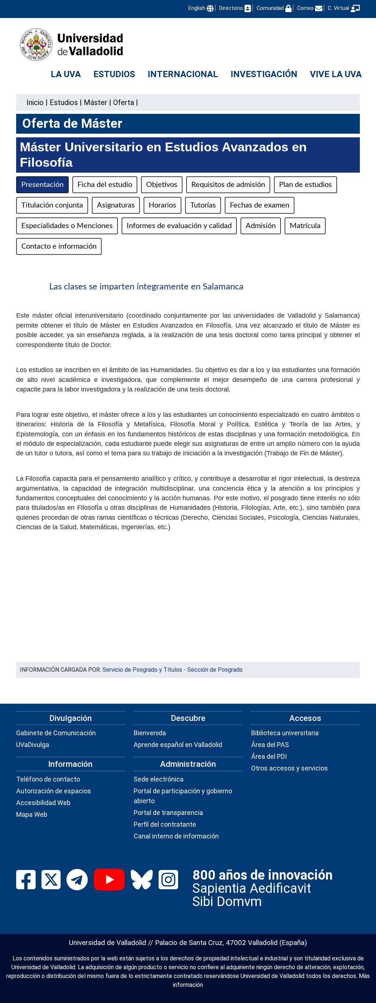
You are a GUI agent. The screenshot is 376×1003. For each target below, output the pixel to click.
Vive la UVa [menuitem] (336, 74)
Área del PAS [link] (270, 744)
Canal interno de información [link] (176, 836)
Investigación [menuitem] (264, 74)
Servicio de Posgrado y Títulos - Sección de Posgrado (172, 669)
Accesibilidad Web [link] (43, 803)
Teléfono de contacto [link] (48, 779)
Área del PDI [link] (269, 756)
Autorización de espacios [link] (53, 791)
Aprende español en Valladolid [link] (178, 744)
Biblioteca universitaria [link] (285, 733)
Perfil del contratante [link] (165, 824)
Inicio (35, 102)
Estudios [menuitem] (114, 74)
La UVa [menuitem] (66, 74)
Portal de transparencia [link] (168, 812)
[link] (64, 102)
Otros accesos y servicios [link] (289, 768)
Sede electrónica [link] (159, 779)
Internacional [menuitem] (183, 74)
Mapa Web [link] (31, 814)
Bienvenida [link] (150, 733)
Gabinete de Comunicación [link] (56, 733)
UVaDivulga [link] (32, 744)
